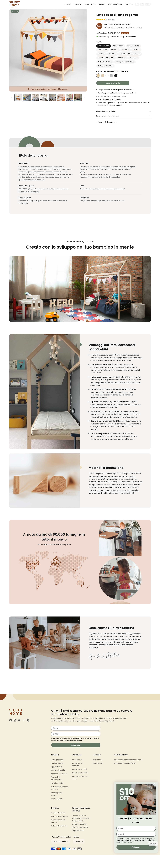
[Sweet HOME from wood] (14, 4)
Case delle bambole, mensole (59, 787)
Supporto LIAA (78, 830)
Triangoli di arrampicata (56, 778)
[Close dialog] (155, 784)
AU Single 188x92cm (105, 62)
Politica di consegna (59, 816)
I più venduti (77, 759)
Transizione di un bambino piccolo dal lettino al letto (80, 818)
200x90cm (112, 54)
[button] (77, 4)
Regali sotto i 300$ (80, 773)
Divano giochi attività (56, 793)
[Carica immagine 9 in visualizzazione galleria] (78, 97)
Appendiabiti (56, 766)
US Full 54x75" (102, 50)
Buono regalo (56, 799)
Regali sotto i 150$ (79, 769)
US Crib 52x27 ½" (103, 46)
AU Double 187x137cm (105, 66)
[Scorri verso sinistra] (11, 97)
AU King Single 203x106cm (125, 62)
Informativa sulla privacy (69, 740)
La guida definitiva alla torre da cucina (80, 825)
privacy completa (126, 842)
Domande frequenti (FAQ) (125, 763)
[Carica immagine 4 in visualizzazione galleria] (35, 97)
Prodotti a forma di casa (80, 777)
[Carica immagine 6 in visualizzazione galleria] (52, 97)
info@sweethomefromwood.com (127, 759)
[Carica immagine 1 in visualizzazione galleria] (18, 97)
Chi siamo (97, 759)
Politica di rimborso (59, 826)
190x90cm (101, 54)
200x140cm (134, 58)
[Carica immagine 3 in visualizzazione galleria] (27, 97)
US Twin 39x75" (118, 46)
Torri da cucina (57, 763)
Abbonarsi (75, 745)
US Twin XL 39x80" (133, 46)
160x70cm (136, 50)
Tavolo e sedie (57, 783)
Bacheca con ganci (59, 773)
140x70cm (114, 50)
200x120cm (122, 58)
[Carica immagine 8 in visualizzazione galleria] (69, 97)
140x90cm (125, 50)
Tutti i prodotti (57, 759)
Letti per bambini (58, 770)
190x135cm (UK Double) (106, 58)
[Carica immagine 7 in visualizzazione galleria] (61, 97)
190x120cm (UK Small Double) (130, 54)
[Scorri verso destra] (84, 97)
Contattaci (98, 763)
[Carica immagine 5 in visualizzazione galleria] (44, 97)
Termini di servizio (58, 813)
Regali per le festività (77, 764)
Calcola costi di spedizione (106, 122)
